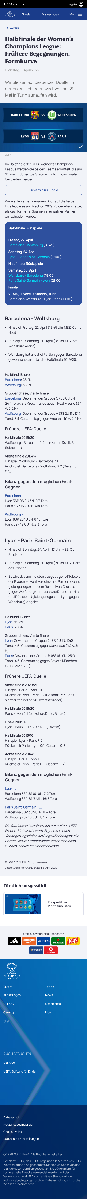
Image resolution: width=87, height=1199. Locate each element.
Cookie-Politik (12, 1132)
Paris (9, 627)
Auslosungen (12, 995)
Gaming (8, 1012)
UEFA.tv (8, 1004)
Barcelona (13, 379)
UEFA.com (10, 1062)
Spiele (7, 986)
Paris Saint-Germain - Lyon (29, 280)
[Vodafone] (51, 950)
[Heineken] (58, 941)
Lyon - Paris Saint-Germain (29, 256)
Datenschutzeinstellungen (21, 1139)
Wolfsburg (13, 384)
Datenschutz (12, 1117)
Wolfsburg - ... (15, 514)
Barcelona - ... (15, 495)
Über (48, 1012)
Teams (49, 986)
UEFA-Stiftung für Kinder (20, 1071)
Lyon (8, 622)
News (49, 995)
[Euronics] (36, 950)
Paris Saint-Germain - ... (23, 807)
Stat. (6, 1021)
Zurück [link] (14, 28)
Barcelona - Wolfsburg (25, 245)
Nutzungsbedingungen (18, 1124)
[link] (26, 14)
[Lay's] (73, 941)
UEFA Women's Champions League (9, 14)
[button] (75, 14)
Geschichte (53, 1004)
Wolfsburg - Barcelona (25, 275)
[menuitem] (28, 14)
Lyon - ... (11, 788)
